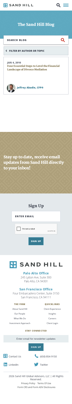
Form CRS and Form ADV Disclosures (36, 387)
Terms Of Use (44, 383)
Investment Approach (19, 323)
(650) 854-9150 (48, 356)
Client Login (52, 323)
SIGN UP (36, 241)
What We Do (20, 318)
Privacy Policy (28, 383)
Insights (52, 313)
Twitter (44, 364)
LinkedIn (14, 364)
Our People (19, 313)
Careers (52, 318)
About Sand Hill (19, 308)
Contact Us (15, 356)
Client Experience (52, 308)
